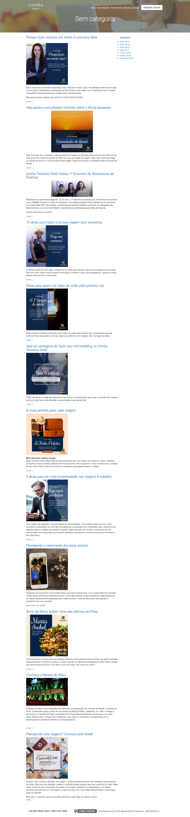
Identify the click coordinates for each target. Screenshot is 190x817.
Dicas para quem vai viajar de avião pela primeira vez (65, 285)
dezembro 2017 (127, 58)
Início (93, 7)
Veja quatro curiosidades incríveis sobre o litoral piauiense (68, 107)
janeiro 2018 (125, 55)
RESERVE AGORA (151, 7)
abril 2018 (124, 49)
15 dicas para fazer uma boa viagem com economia (64, 222)
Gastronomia (116, 7)
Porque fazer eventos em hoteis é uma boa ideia (61, 37)
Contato (135, 7)
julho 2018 (124, 41)
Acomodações (103, 7)
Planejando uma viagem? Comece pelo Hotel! (59, 733)
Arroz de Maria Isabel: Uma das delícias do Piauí (62, 611)
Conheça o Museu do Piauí (46, 674)
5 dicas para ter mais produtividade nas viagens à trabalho (69, 476)
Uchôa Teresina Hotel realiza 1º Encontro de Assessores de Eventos (70, 175)
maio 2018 (124, 47)
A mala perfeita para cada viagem (51, 410)
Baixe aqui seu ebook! (36, 605)
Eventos (127, 7)
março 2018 (125, 52)
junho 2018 (125, 44)
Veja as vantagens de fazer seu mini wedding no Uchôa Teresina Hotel (66, 347)
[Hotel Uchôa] (35, 5)
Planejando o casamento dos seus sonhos (57, 545)
